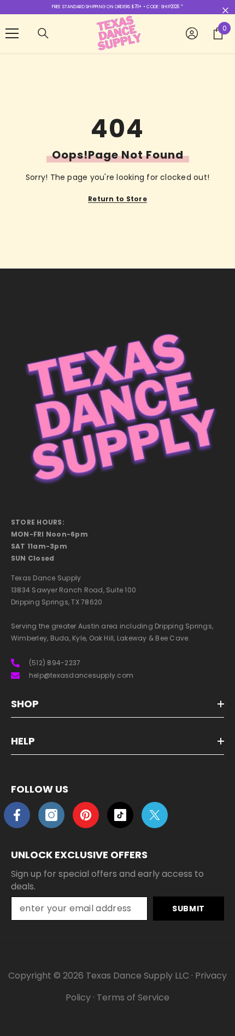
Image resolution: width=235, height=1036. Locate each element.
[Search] (43, 33)
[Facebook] (17, 815)
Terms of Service (133, 997)
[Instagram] (51, 815)
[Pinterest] (86, 815)
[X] (155, 815)
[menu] (12, 33)
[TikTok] (120, 815)
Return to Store (117, 198)
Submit (188, 908)
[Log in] (192, 33)
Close (225, 11)
